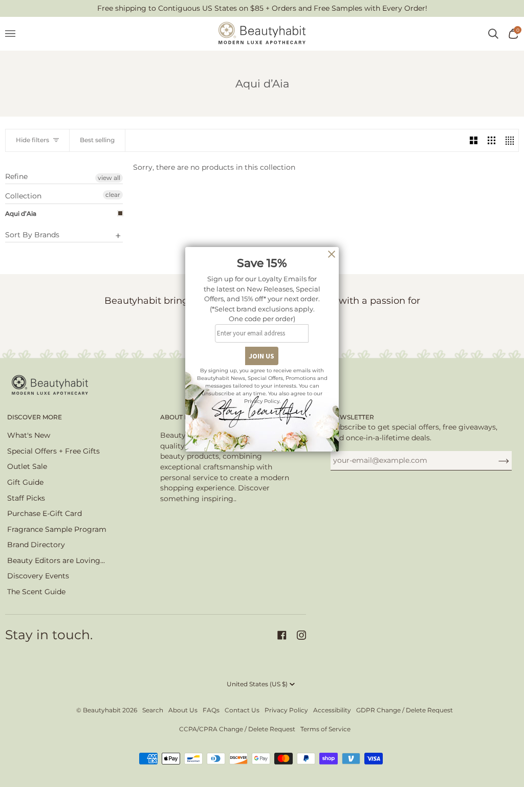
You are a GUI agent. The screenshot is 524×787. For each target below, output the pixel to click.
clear (112, 194)
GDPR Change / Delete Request (404, 710)
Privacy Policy (286, 710)
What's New (28, 435)
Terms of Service (325, 729)
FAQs (211, 710)
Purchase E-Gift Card (44, 513)
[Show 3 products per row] (491, 140)
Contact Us (242, 710)
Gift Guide (25, 482)
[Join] (495, 460)
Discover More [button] (34, 417)
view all (109, 178)
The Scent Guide (36, 592)
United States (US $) (257, 684)
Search (152, 710)
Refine (16, 176)
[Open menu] (15, 34)
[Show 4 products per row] (509, 140)
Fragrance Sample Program (56, 529)
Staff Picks (26, 498)
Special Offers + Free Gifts (53, 451)
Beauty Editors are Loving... (56, 560)
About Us (183, 710)
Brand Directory (36, 545)
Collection (23, 195)
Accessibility (332, 710)
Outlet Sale (27, 466)
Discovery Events (38, 576)
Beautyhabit (102, 710)
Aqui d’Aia (20, 213)
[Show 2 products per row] (474, 140)
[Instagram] (301, 635)
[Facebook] (282, 635)
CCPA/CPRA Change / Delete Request (237, 729)
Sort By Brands (32, 234)
